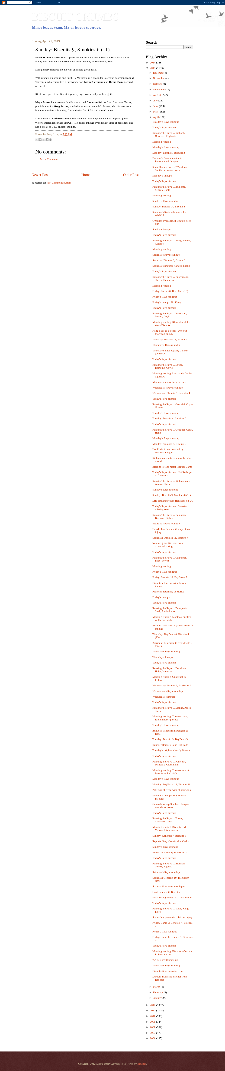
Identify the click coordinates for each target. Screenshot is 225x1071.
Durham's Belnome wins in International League (167, 160)
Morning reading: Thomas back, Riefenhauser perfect (170, 718)
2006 (153, 1038)
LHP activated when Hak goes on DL (172, 500)
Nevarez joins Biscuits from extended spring (167, 545)
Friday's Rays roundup (164, 296)
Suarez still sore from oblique (168, 886)
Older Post (131, 175)
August (157, 95)
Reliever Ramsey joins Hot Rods (170, 744)
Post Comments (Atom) (59, 182)
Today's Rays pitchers (164, 127)
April (156, 117)
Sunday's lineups (161, 229)
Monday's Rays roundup (165, 147)
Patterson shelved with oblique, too (171, 789)
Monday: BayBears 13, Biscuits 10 (171, 784)
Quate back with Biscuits (166, 892)
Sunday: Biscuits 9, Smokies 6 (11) (171, 495)
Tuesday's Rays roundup (165, 121)
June (156, 106)
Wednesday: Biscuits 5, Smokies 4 (171, 393)
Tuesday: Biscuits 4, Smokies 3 (169, 418)
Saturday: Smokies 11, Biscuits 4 (170, 537)
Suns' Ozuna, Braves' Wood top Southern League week (169, 169)
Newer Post (40, 175)
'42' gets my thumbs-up (165, 959)
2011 (153, 1010)
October (158, 83)
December (159, 72)
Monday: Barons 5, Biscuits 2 (168, 152)
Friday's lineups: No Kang (166, 302)
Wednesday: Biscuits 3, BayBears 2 (171, 685)
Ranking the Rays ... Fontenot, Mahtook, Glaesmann (169, 763)
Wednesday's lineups (163, 696)
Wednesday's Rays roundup (167, 387)
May (156, 111)
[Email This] (37, 139)
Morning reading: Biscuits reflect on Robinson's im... (172, 953)
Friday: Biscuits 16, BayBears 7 (169, 577)
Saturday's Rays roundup (166, 254)
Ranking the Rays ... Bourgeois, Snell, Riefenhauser (169, 610)
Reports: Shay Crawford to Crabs (170, 841)
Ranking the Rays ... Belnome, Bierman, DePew (169, 517)
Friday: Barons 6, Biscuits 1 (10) (170, 291)
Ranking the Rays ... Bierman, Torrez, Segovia (168, 865)
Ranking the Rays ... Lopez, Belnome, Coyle (167, 366)
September (159, 89)
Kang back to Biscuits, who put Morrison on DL (169, 332)
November (159, 78)
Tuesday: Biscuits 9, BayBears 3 (170, 739)
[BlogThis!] (40, 139)
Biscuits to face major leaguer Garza (172, 466)
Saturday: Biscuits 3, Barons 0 (168, 260)
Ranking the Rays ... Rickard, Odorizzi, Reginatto (168, 134)
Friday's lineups (161, 597)
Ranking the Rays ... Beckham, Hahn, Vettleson (169, 670)
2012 (153, 1005)
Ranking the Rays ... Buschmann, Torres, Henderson (170, 278)
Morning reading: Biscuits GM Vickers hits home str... (169, 829)
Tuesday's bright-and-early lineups (171, 750)
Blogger (141, 1063)
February (158, 992)
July (155, 100)
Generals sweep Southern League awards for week (170, 806)
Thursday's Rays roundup (166, 345)
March (157, 986)
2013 (153, 68)
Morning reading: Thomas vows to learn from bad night (171, 772)
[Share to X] (43, 139)
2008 (153, 1027)
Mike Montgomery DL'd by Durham (172, 897)
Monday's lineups (162, 175)
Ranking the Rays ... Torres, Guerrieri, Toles (167, 820)
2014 (153, 62)
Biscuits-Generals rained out (167, 971)
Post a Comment (49, 159)
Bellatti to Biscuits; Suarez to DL (170, 852)
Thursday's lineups (162, 657)
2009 (153, 1021)
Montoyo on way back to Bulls (169, 382)
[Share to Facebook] (47, 139)
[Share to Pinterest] (50, 139)
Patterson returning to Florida (168, 591)
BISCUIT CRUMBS (75, 16)
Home (85, 175)
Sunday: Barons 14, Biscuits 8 (168, 206)
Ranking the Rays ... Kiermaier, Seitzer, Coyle (169, 315)
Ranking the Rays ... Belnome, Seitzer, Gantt (169, 188)
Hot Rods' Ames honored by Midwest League (168, 451)
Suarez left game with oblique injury (172, 917)
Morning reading (161, 141)
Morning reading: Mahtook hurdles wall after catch (171, 618)
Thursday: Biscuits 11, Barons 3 (169, 339)
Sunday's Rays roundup (165, 201)
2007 (153, 1032)
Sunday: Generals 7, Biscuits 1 (169, 835)
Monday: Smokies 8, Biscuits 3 (169, 443)
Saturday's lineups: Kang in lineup (171, 265)
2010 (153, 1016)
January (157, 997)
